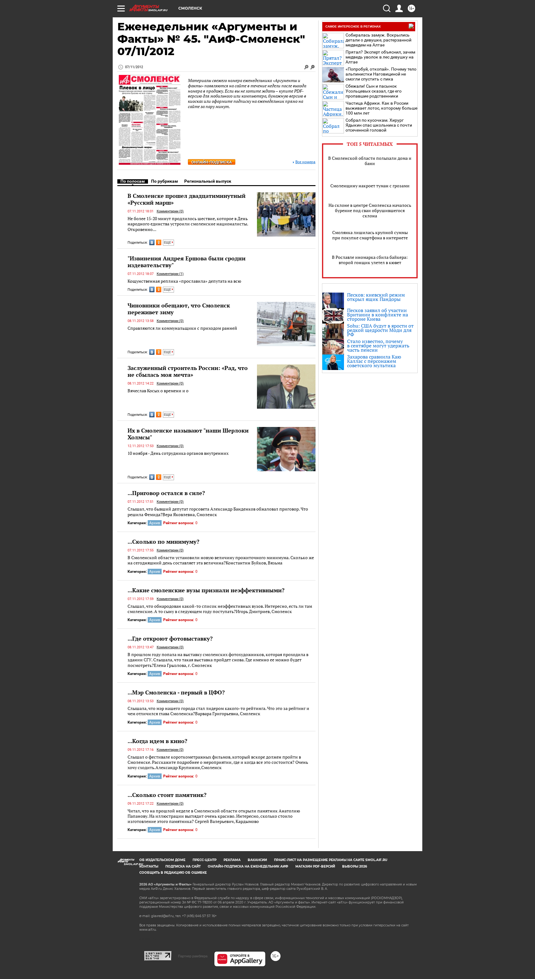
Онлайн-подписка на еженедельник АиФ (248, 866)
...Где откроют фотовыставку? (170, 638)
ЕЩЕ (168, 243)
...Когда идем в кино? (157, 741)
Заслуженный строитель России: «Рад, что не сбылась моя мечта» (188, 371)
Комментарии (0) (170, 211)
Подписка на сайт (183, 866)
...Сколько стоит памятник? (167, 794)
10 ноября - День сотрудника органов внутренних (178, 453)
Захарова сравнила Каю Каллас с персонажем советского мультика (374, 361)
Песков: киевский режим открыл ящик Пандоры (376, 297)
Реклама (232, 860)
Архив (154, 523)
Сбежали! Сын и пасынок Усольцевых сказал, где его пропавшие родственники (374, 91)
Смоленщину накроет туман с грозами (370, 185)
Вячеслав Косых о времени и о (158, 390)
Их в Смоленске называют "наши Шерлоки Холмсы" (188, 434)
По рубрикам (164, 181)
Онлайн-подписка (211, 162)
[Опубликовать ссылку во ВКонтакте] (151, 242)
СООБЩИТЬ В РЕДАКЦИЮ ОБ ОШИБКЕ (173, 873)
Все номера (305, 162)
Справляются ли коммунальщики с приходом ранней (182, 328)
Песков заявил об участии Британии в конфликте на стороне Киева (377, 314)
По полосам (132, 181)
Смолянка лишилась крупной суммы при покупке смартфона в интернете (370, 235)
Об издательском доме (162, 860)
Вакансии (257, 860)
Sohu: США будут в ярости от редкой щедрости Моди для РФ (380, 330)
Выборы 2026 (354, 866)
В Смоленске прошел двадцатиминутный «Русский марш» (187, 199)
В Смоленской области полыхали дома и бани (369, 160)
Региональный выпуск (207, 181)
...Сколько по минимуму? (163, 541)
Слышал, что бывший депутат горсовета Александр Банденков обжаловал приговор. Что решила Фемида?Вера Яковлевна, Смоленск (218, 511)
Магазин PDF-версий (315, 866)
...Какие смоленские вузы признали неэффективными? (206, 590)
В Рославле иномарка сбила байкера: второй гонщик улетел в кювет (370, 260)
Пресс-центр (204, 860)
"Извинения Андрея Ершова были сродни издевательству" (187, 262)
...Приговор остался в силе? (166, 493)
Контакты (148, 866)
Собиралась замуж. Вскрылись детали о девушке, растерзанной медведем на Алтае (378, 40)
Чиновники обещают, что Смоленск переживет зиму (179, 309)
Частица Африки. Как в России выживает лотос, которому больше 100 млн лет (381, 108)
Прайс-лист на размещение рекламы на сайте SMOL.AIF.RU (330, 860)
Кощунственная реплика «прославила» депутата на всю (184, 281)
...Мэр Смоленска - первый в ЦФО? (176, 692)
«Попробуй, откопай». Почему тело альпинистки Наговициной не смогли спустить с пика (381, 74)
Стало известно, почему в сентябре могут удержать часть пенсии (378, 345)
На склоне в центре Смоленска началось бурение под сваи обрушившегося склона (369, 210)
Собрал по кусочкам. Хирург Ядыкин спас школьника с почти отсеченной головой (379, 125)
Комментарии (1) (170, 274)
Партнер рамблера (192, 956)
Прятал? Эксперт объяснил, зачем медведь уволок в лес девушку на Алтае (380, 57)
